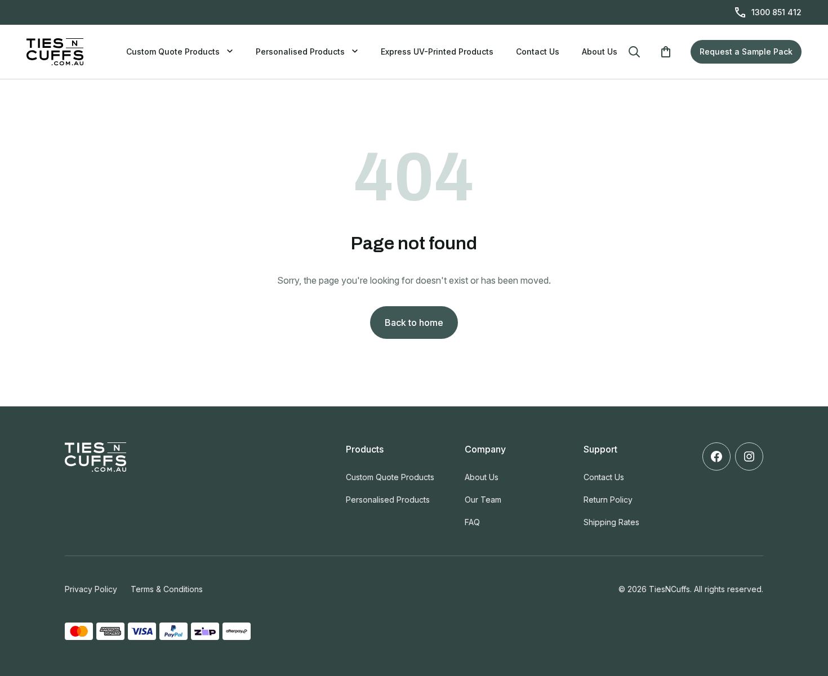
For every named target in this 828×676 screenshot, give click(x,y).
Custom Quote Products (173, 51)
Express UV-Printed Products (437, 51)
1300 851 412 (776, 12)
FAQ (472, 522)
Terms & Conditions (167, 589)
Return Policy (608, 499)
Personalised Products (300, 51)
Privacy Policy (91, 589)
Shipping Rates (611, 522)
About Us (599, 51)
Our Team (483, 499)
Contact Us (537, 51)
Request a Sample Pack (746, 51)
